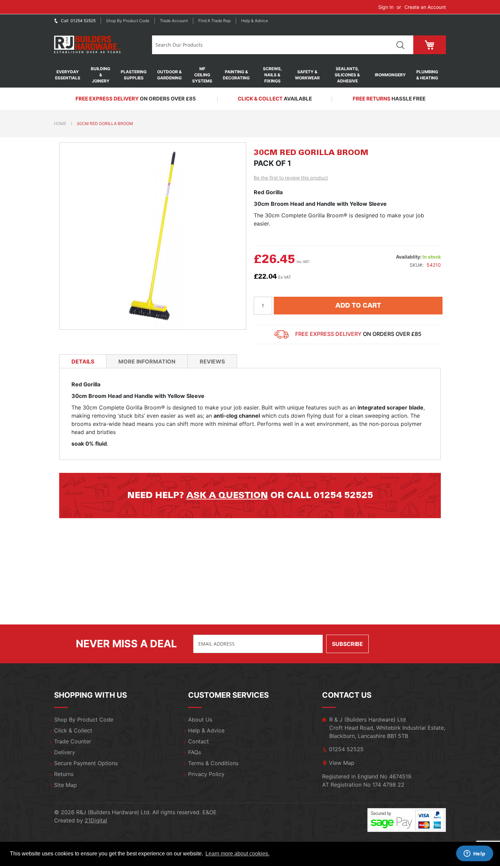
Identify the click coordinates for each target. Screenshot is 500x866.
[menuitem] (71, 75)
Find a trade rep (214, 20)
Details (82, 361)
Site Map (65, 785)
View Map (341, 762)
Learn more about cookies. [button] (237, 853)
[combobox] (269, 44)
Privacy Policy (206, 774)
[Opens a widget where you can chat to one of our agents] (474, 854)
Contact (198, 741)
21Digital (96, 820)
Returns (63, 774)
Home (60, 123)
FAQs (194, 752)
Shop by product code (127, 20)
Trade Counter (72, 741)
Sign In (386, 7)
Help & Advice (254, 20)
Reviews (212, 361)
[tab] (82, 361)
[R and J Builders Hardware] (88, 44)
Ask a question (227, 495)
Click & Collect (73, 730)
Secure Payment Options (86, 763)
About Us (200, 719)
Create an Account (425, 7)
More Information (147, 361)
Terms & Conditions (213, 763)
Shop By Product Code (83, 719)
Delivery (64, 752)
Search (400, 44)
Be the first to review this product (291, 178)
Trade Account (174, 20)
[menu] (250, 75)
